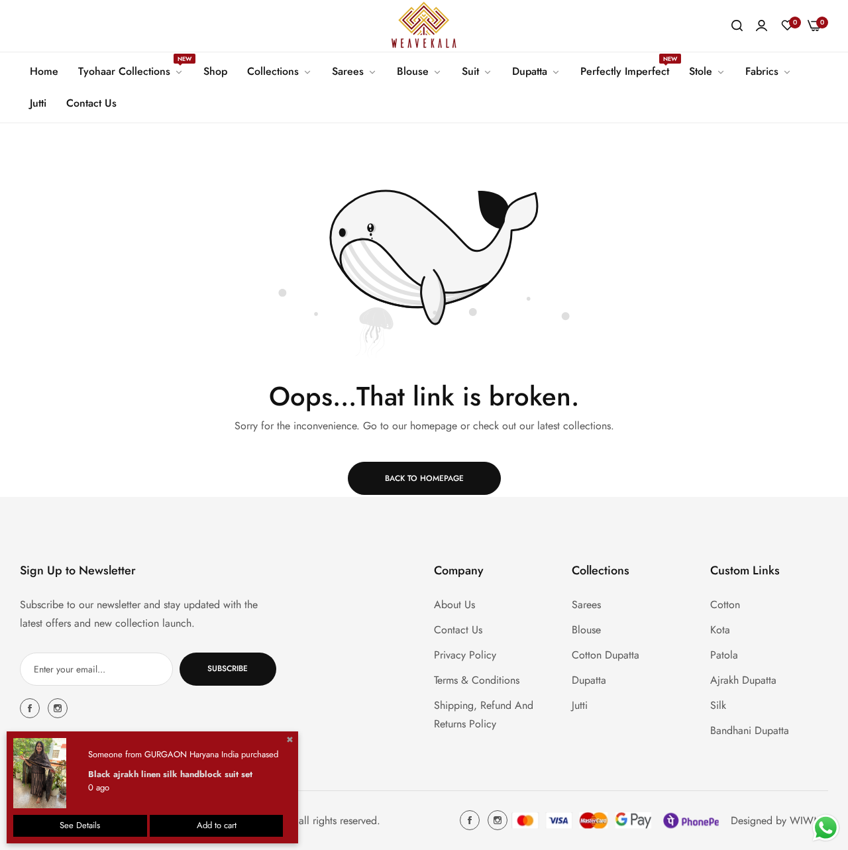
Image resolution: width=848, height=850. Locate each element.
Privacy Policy (465, 654)
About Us (454, 603)
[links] (32, 708)
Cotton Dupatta (605, 654)
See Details (80, 825)
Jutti (580, 704)
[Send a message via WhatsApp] (825, 827)
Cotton (725, 603)
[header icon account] (761, 26)
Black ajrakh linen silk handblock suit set (170, 774)
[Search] (737, 26)
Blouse (586, 629)
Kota (720, 629)
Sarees (586, 603)
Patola (724, 654)
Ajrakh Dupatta (743, 679)
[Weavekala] (424, 25)
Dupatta (589, 679)
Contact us (458, 629)
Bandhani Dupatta (749, 729)
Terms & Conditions (476, 679)
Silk (718, 704)
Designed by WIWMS (779, 819)
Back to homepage (424, 478)
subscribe (227, 668)
